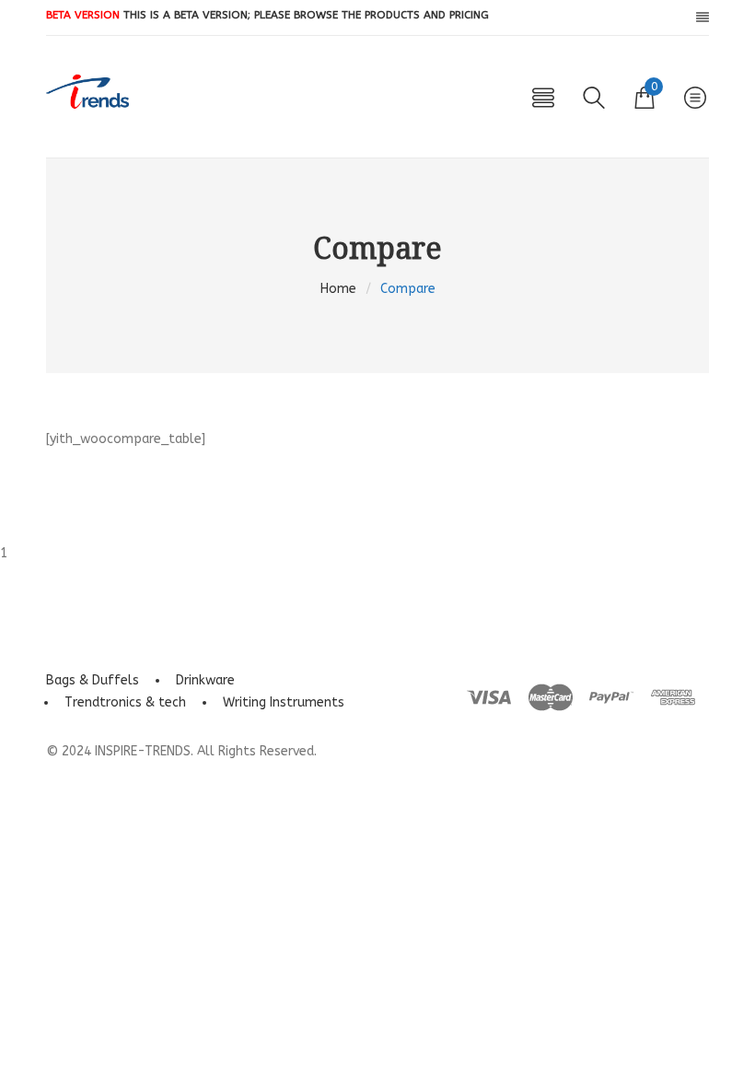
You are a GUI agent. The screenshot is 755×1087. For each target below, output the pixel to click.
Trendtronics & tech (125, 702)
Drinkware (205, 680)
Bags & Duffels (92, 680)
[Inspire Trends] (87, 92)
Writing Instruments (283, 702)
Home (338, 289)
